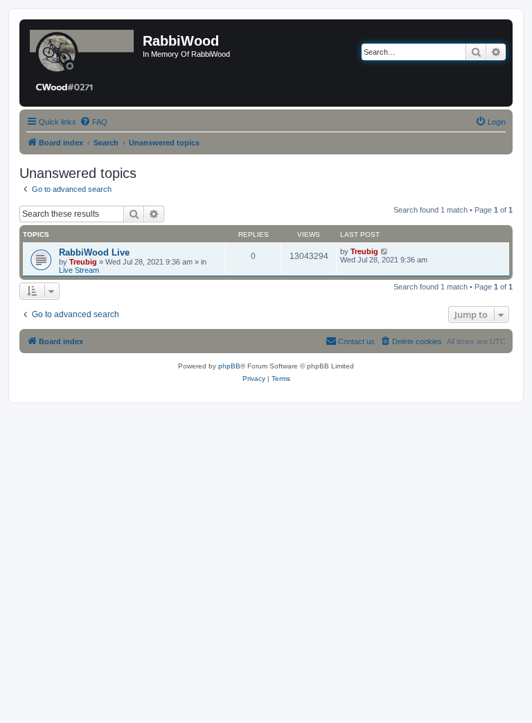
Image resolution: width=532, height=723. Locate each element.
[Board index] (83, 63)
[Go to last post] (384, 251)
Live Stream (79, 270)
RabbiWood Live (94, 252)
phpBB (229, 366)
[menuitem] (93, 122)
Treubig (83, 262)
